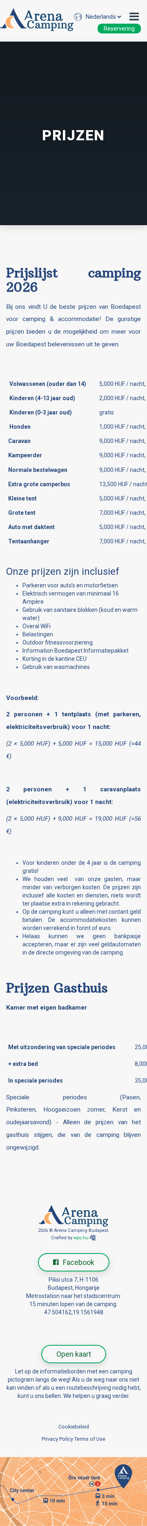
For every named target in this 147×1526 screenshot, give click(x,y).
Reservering (119, 28)
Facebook (78, 1262)
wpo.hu (81, 1237)
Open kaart (73, 1354)
